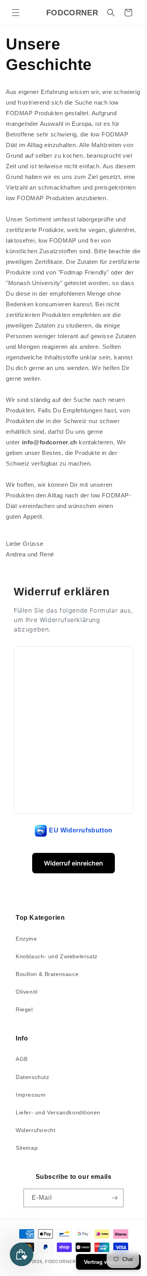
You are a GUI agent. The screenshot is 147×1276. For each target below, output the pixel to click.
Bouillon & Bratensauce (47, 974)
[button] (15, 12)
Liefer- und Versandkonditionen (58, 1112)
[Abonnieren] (114, 1198)
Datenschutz (32, 1077)
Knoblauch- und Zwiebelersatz (57, 956)
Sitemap (27, 1148)
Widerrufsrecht (35, 1130)
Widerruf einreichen (73, 863)
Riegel (24, 1009)
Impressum (30, 1095)
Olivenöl (27, 992)
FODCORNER (60, 1261)
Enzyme (26, 938)
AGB (22, 1059)
